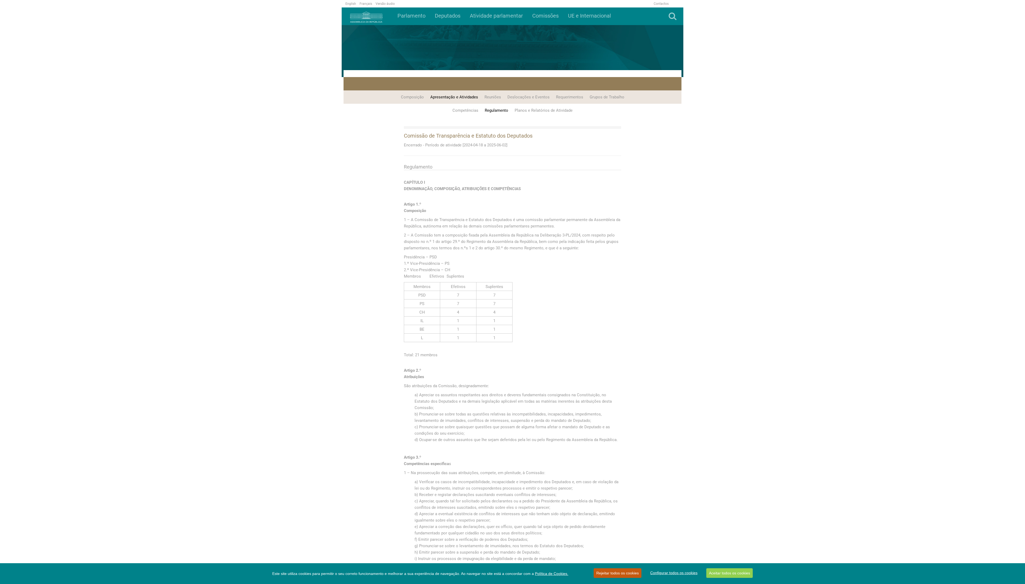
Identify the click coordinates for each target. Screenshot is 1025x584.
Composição (412, 97)
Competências (465, 110)
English (350, 4)
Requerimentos (569, 97)
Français (366, 4)
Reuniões (492, 97)
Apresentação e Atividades (454, 97)
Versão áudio (385, 4)
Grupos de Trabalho (607, 97)
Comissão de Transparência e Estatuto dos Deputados (468, 136)
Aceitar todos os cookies (729, 573)
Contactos (661, 4)
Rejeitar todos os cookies (617, 573)
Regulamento (496, 110)
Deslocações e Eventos (528, 97)
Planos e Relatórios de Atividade (544, 110)
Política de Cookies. (551, 573)
